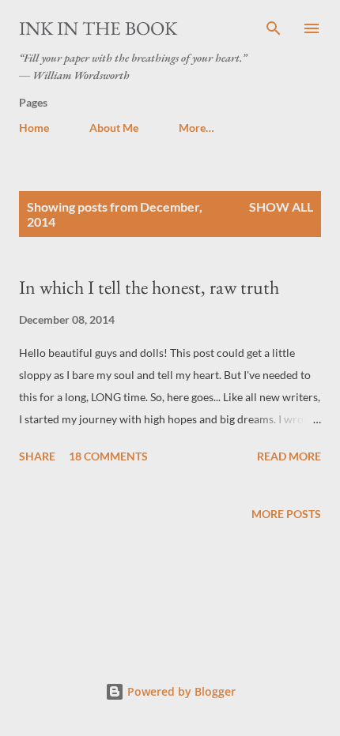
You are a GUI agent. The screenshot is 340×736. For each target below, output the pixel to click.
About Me (113, 127)
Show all (281, 206)
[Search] (273, 28)
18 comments (108, 456)
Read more (289, 456)
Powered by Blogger (180, 691)
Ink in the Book (98, 28)
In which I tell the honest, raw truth (149, 287)
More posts (286, 513)
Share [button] (37, 456)
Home (34, 127)
